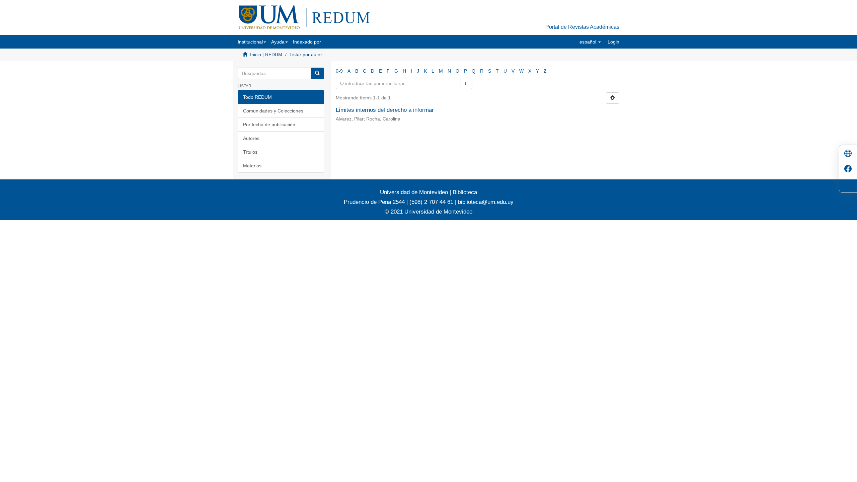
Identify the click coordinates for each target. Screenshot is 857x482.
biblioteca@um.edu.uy (486, 202)
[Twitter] (848, 185)
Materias (252, 165)
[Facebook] (848, 169)
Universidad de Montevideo (415, 192)
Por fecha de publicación (269, 124)
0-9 (339, 71)
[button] (252, 41)
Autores (251, 138)
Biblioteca (464, 192)
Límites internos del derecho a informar (385, 110)
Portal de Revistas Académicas (582, 27)
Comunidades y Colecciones (273, 110)
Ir (466, 83)
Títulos (250, 152)
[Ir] (317, 73)
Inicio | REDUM (266, 54)
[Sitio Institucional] (848, 154)
